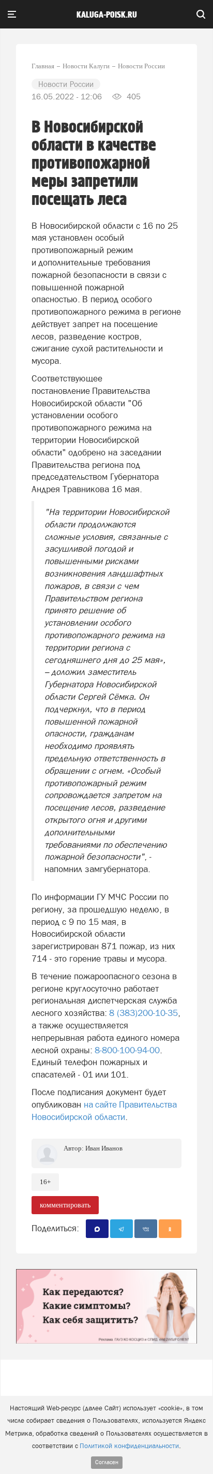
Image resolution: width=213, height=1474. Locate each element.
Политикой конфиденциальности (129, 1446)
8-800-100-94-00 (127, 1050)
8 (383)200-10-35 (143, 1013)
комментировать (65, 1205)
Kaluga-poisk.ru (107, 15)
